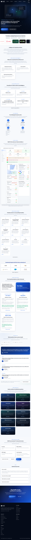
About (1, 527)
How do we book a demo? (15, 481)
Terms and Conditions (25, 538)
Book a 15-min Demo (4, 29)
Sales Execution (18, 509)
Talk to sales (18, 459)
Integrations (12, 459)
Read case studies (10, 498)
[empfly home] (3, 1)
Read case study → (8, 310)
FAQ (1, 530)
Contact (2, 533)
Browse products (20, 498)
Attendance (2, 519)
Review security (16, 498)
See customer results (13, 29)
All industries (17, 519)
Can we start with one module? (15, 475)
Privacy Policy (21, 538)
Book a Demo (2, 534)
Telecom (17, 515)
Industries (15, 1)
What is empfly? (15, 469)
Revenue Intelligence (18, 508)
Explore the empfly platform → (15, 108)
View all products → (15, 257)
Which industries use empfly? (15, 478)
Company (24, 1)
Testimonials (2, 528)
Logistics (17, 518)
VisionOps (2, 520)
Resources (20, 1)
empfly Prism (2, 515)
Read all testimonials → (26, 381)
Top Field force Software (4, 518)
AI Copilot (2, 523)
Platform (7, 1)
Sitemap (29, 538)
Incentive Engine (18, 510)
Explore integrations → (15, 272)
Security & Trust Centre (5, 459)
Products (11, 1)
